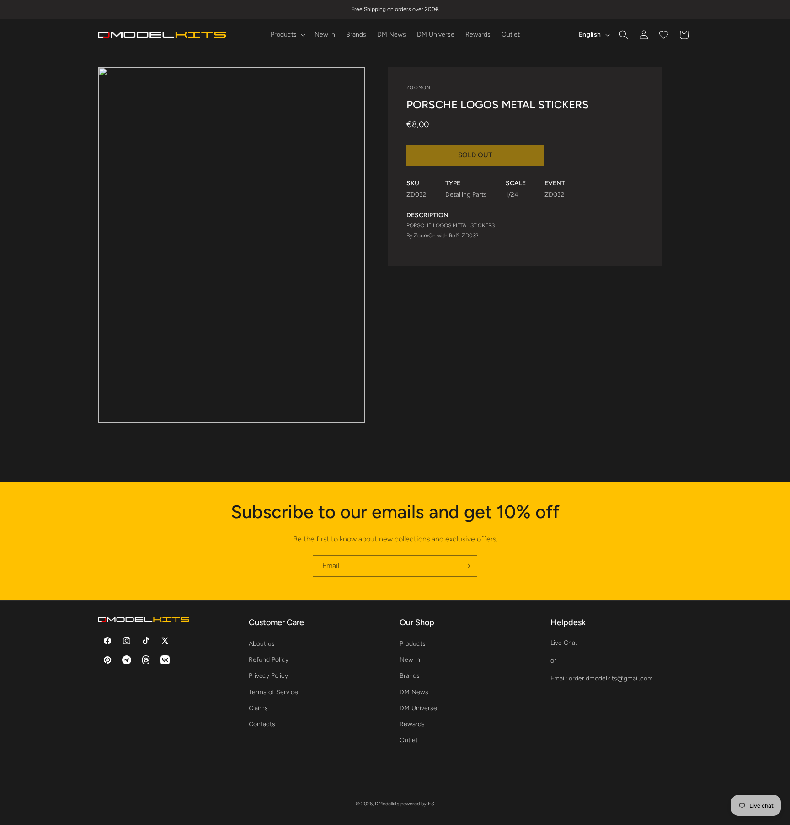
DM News (414, 692)
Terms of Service (273, 692)
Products (413, 644)
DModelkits (387, 804)
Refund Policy (268, 660)
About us (262, 644)
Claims (258, 708)
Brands (410, 676)
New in (410, 660)
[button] (287, 34)
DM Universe (418, 708)
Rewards (412, 724)
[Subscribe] (467, 566)
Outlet (409, 740)
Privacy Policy (268, 676)
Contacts (262, 724)
